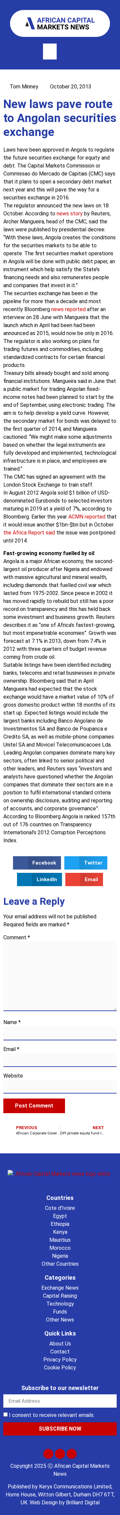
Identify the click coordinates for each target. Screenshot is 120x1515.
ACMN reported (86, 517)
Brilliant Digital (83, 1502)
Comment (16, 937)
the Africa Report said (29, 532)
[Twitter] (48, 1454)
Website (13, 1076)
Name (12, 1022)
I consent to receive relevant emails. (52, 1415)
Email (11, 1049)
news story (70, 213)
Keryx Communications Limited (75, 1486)
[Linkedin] (72, 1454)
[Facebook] (60, 1454)
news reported (68, 309)
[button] (50, 51)
